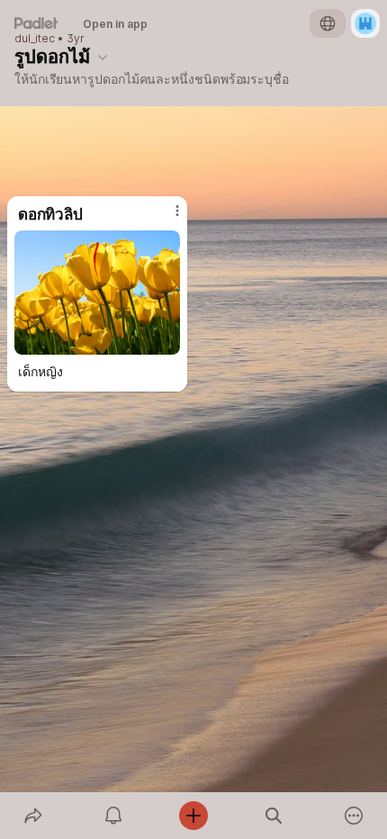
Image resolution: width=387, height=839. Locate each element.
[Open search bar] (274, 815)
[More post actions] (165, 218)
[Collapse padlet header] (102, 56)
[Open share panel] (33, 816)
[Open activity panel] (113, 816)
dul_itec (34, 38)
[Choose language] (328, 23)
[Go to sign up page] (365, 23)
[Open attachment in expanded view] (97, 292)
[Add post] (193, 816)
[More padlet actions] (354, 816)
